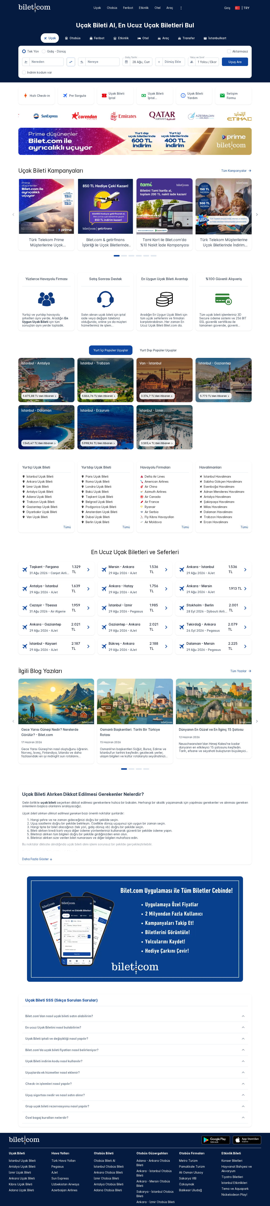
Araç (169, 7)
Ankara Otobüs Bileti (108, 1172)
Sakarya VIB (187, 1178)
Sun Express (60, 1178)
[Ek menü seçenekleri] (181, 7)
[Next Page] (257, 214)
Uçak (97, 7)
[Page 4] (139, 256)
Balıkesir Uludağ (190, 1190)
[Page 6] (154, 256)
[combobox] (47, 62)
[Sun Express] (38, 116)
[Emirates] (115, 116)
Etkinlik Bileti (231, 1153)
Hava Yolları (60, 1153)
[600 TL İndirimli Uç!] (135, 154)
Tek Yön (33, 51)
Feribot (128, 7)
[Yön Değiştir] (71, 62)
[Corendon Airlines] (77, 116)
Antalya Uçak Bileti (22, 1166)
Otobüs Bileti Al (104, 1160)
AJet (54, 1172)
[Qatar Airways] (154, 116)
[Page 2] (124, 256)
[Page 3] (131, 256)
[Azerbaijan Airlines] (193, 116)
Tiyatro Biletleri (232, 1177)
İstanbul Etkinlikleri (234, 1183)
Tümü (67, 527)
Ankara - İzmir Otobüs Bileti (155, 1202)
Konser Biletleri (231, 1160)
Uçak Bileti (17, 1153)
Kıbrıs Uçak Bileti (20, 1184)
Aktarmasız (240, 51)
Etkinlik (144, 7)
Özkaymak (186, 1184)
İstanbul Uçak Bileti (22, 1160)
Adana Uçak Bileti (21, 1190)
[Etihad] (232, 116)
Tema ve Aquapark (235, 1188)
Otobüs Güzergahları (152, 1153)
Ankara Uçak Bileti (22, 1178)
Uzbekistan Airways (65, 1184)
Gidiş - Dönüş (56, 51)
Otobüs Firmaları (191, 1153)
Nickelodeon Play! (234, 1194)
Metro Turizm (188, 1160)
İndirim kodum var (39, 72)
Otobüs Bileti (103, 1153)
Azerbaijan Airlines (64, 1190)
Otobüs (112, 7)
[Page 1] (117, 256)
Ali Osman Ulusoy (191, 1172)
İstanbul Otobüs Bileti (109, 1166)
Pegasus (57, 1166)
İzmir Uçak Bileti (20, 1172)
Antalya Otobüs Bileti (108, 1184)
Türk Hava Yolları (63, 1160)
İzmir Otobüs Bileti (106, 1178)
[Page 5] (146, 256)
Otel (158, 7)
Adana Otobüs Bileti (108, 1190)
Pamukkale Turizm (192, 1166)
